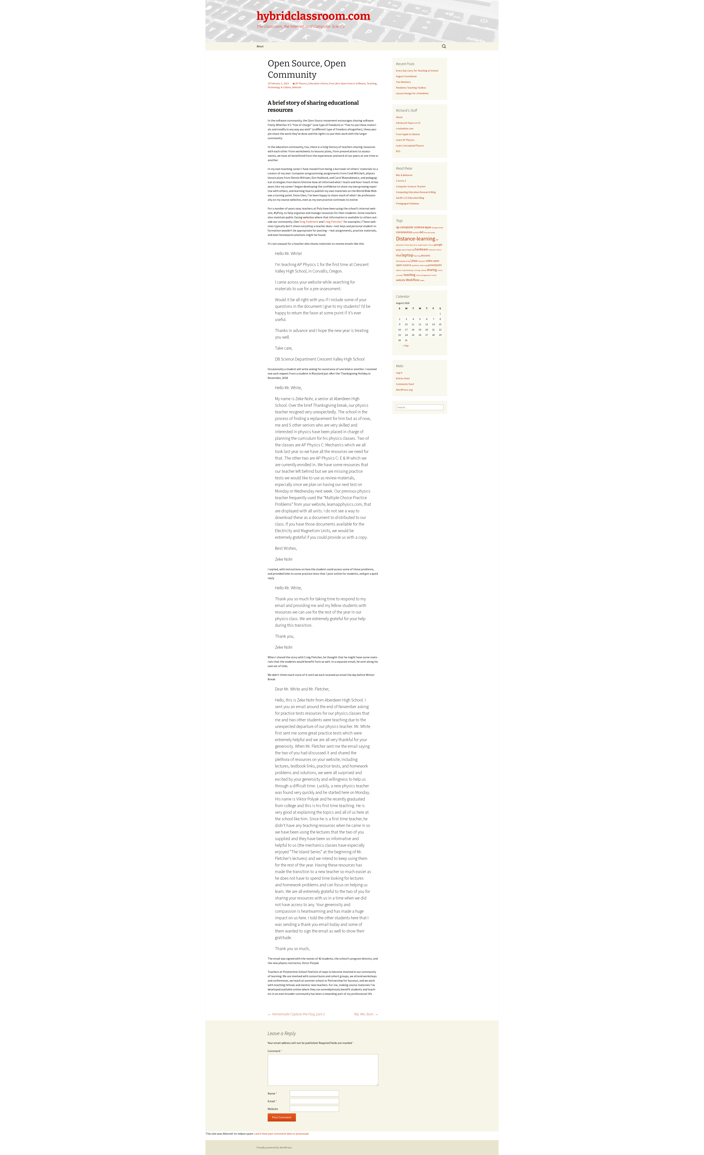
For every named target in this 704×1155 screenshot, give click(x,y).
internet (431, 250)
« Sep (406, 345)
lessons (425, 255)
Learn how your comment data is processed (281, 1133)
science (423, 270)
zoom (422, 280)
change (434, 227)
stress (440, 270)
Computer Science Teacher (411, 186)
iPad (398, 255)
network (421, 261)
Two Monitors (403, 82)
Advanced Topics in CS (408, 122)
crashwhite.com (404, 128)
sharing (432, 270)
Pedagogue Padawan (407, 203)
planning (424, 265)
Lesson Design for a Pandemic (412, 93)
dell (421, 232)
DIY (437, 240)
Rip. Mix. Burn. (366, 1014)
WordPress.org (404, 389)
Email (272, 1101)
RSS (398, 151)
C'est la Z (401, 180)
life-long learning (403, 261)
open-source (403, 265)
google (438, 244)
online (429, 260)
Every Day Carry (411, 245)
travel (434, 275)
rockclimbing (407, 270)
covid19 (416, 232)
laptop (407, 255)
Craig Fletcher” (333, 221)
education (400, 245)
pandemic (416, 265)
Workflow (412, 280)
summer (399, 275)
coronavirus (404, 232)
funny (431, 245)
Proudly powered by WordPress (274, 1147)
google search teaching (405, 250)
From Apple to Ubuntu (408, 134)
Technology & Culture (279, 87)
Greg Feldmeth (308, 221)
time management (423, 275)
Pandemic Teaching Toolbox (411, 87)
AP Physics (301, 83)
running (416, 270)
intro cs (439, 250)
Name (272, 1093)
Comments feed (405, 384)
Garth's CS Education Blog (410, 197)
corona (440, 227)
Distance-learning (415, 238)
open (436, 260)
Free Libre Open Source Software (347, 83)
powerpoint (435, 265)
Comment (275, 1051)
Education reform (318, 83)
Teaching (372, 83)
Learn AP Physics (405, 140)
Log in (399, 372)
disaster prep (429, 232)
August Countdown (406, 76)
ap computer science (410, 227)
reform (399, 270)
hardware (421, 249)
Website (296, 87)
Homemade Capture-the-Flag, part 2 (296, 1014)
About (260, 46)
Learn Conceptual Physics (410, 145)
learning (417, 256)
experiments (423, 245)
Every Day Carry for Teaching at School (417, 70)
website (400, 280)
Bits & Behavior (404, 175)
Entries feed (403, 378)
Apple (428, 227)
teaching (409, 275)
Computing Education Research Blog (416, 192)
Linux (413, 260)
